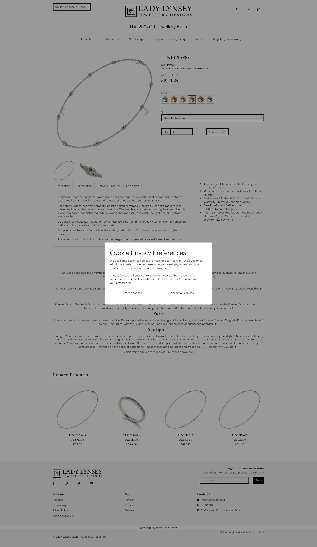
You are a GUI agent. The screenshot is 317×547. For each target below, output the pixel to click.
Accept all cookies (182, 292)
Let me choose (132, 292)
